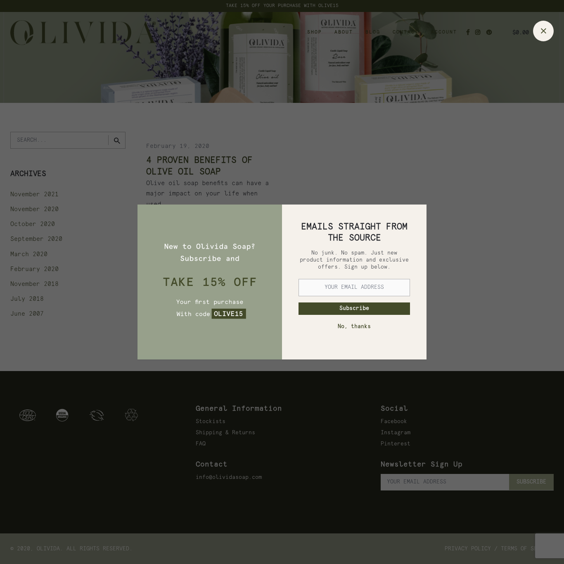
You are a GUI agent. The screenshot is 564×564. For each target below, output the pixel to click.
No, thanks (354, 326)
